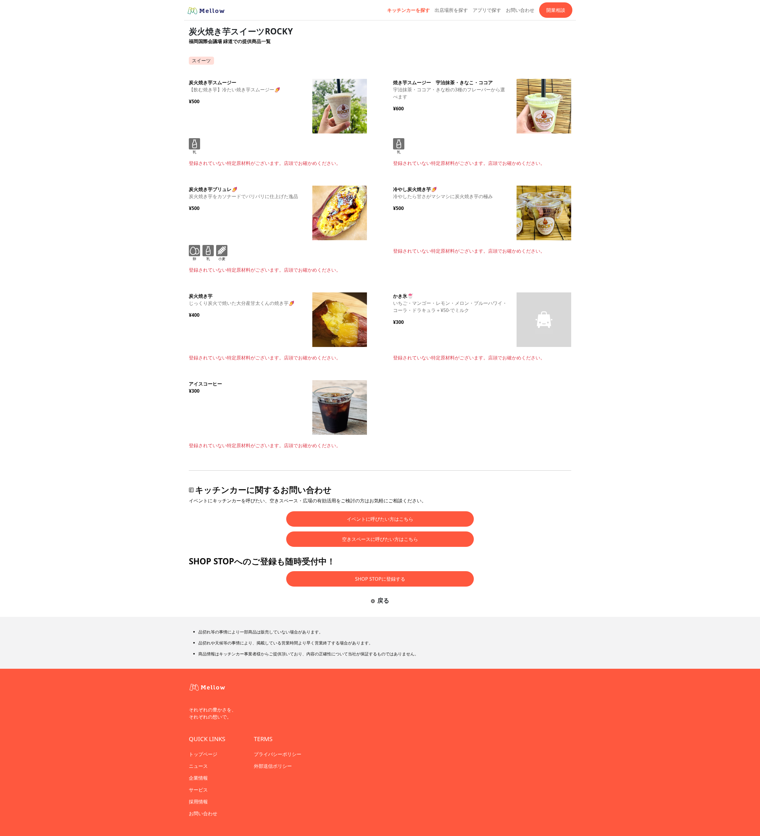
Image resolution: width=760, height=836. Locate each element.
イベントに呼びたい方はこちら (380, 519)
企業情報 (198, 778)
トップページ (203, 754)
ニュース (198, 766)
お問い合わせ (520, 10)
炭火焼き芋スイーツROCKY (241, 31)
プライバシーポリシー (277, 754)
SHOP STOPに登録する (380, 579)
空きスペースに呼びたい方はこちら (380, 539)
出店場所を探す (451, 10)
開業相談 (555, 10)
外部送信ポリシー (273, 766)
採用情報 (198, 801)
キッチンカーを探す (408, 10)
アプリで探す (487, 10)
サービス (198, 789)
